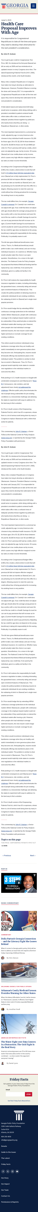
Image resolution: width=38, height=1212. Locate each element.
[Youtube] (17, 1171)
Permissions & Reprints (10, 1202)
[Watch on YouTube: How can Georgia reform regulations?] (19, 883)
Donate (4, 1146)
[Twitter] (8, 1171)
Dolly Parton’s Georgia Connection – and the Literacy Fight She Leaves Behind (19, 941)
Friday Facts (5, 1164)
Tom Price (5, 843)
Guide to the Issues (8, 1152)
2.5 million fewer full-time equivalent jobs (20, 173)
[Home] (14, 6)
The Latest (5, 1158)
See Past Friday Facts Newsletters (19, 1101)
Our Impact (5, 1184)
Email (8, 1090)
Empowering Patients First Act (23, 843)
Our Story (4, 1178)
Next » (32, 855)
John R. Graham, (21, 431)
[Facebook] (3, 1171)
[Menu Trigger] (33, 6)
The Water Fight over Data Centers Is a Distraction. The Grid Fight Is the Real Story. (18, 1044)
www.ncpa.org (6, 438)
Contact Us (5, 1196)
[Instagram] (12, 1171)
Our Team (4, 1190)
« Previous (7, 855)
